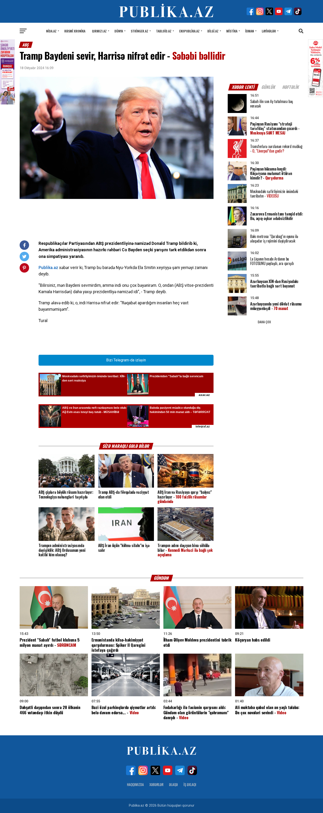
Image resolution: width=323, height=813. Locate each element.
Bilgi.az (212, 30)
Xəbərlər (156, 784)
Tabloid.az (163, 30)
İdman (249, 30)
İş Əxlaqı (189, 784)
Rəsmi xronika (74, 30)
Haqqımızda (135, 784)
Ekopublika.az (189, 30)
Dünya (118, 30)
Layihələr (269, 30)
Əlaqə (173, 784)
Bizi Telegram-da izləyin (126, 360)
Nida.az (51, 30)
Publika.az (48, 267)
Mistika (231, 30)
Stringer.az (139, 30)
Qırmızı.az (99, 30)
